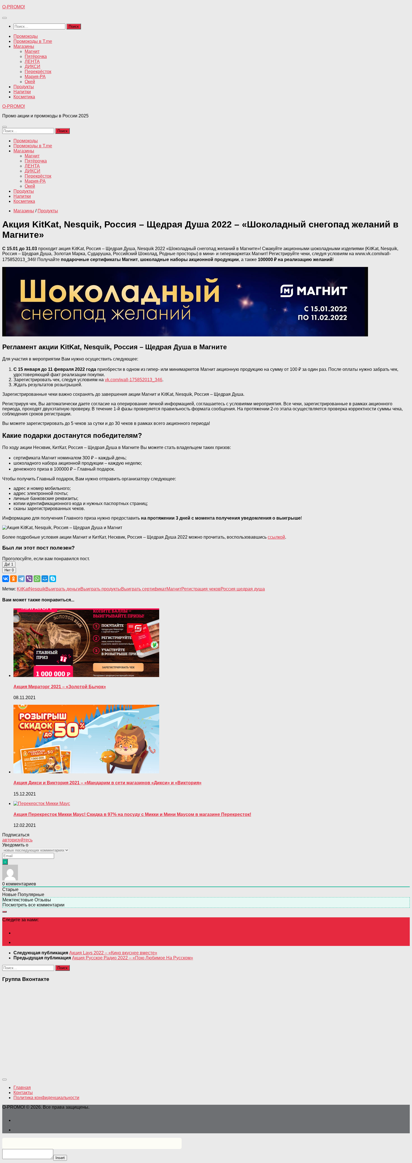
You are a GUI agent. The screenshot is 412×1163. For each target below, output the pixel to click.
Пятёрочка (36, 56)
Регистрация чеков (201, 589)
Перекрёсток (38, 71)
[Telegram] (21, 578)
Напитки (22, 91)
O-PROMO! (13, 6)
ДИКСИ (32, 66)
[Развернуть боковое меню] (4, 912)
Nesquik (37, 589)
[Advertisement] (170, 1027)
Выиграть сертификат (143, 589)
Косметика (24, 96)
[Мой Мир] (44, 578)
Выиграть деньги (62, 589)
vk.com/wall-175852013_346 (133, 379)
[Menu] (4, 18)
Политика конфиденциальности (46, 1097)
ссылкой (276, 537)
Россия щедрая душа (243, 589)
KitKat (23, 589)
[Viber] (29, 578)
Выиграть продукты (100, 589)
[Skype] (52, 578)
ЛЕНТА (32, 61)
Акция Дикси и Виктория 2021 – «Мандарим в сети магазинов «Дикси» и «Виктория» (107, 782)
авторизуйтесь (17, 840)
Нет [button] (9, 570)
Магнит (32, 51)
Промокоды (25, 36)
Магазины (23, 46)
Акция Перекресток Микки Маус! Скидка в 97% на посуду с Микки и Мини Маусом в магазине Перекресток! (132, 814)
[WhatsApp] (37, 578)
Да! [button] (8, 564)
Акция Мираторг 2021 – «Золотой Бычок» (59, 686)
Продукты (23, 86)
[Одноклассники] (13, 578)
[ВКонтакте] (5, 578)
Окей (30, 81)
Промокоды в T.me (32, 41)
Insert (60, 1158)
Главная (22, 1087)
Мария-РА (35, 76)
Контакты (23, 1092)
